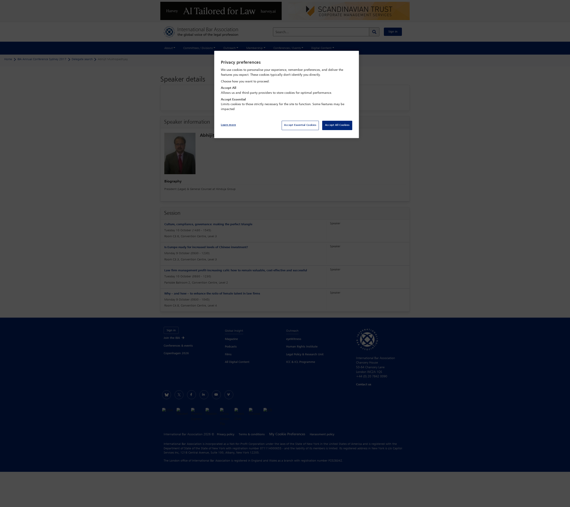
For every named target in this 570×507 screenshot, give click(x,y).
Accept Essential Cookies (300, 125)
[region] (286, 94)
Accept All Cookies (337, 125)
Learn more (228, 125)
